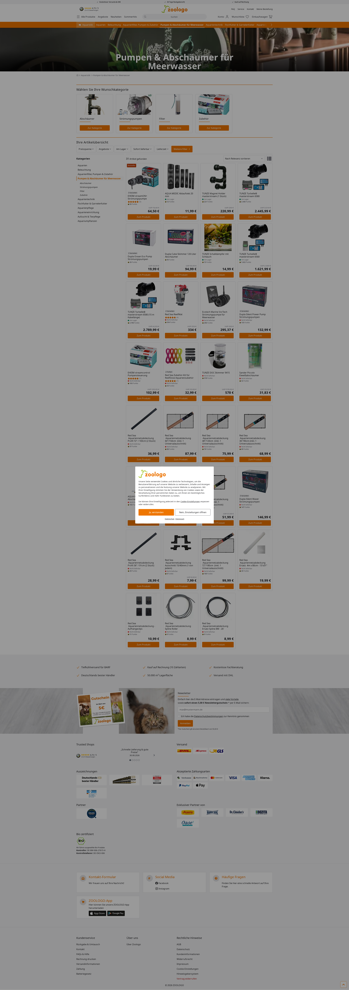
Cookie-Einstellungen (190, 501)
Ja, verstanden (156, 512)
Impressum (179, 519)
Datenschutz (169, 519)
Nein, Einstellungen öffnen (192, 512)
